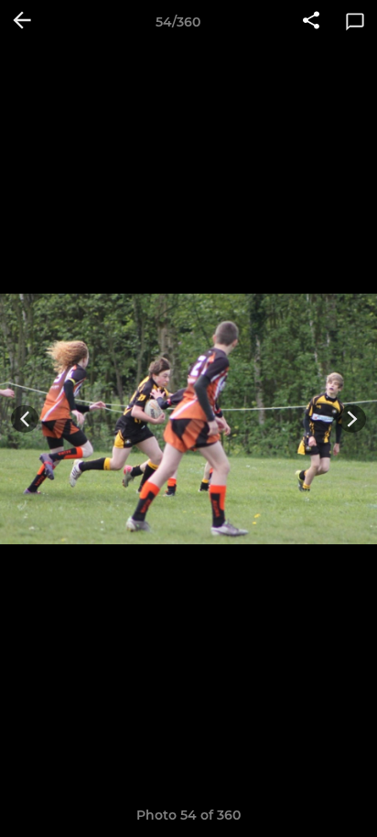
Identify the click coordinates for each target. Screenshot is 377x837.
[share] (311, 22)
